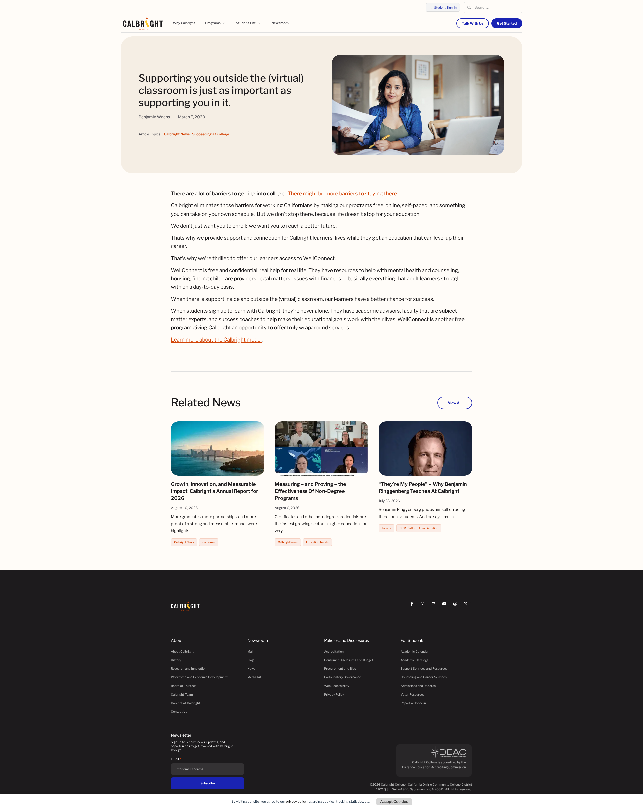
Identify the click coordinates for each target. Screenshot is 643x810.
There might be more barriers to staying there (342, 193)
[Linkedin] (436, 606)
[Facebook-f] (414, 606)
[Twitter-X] (468, 606)
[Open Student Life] (259, 23)
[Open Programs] (224, 23)
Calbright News (177, 134)
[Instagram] (425, 606)
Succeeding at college (210, 134)
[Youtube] (446, 606)
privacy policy (296, 801)
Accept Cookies (394, 801)
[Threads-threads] (457, 606)
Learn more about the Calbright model (216, 339)
